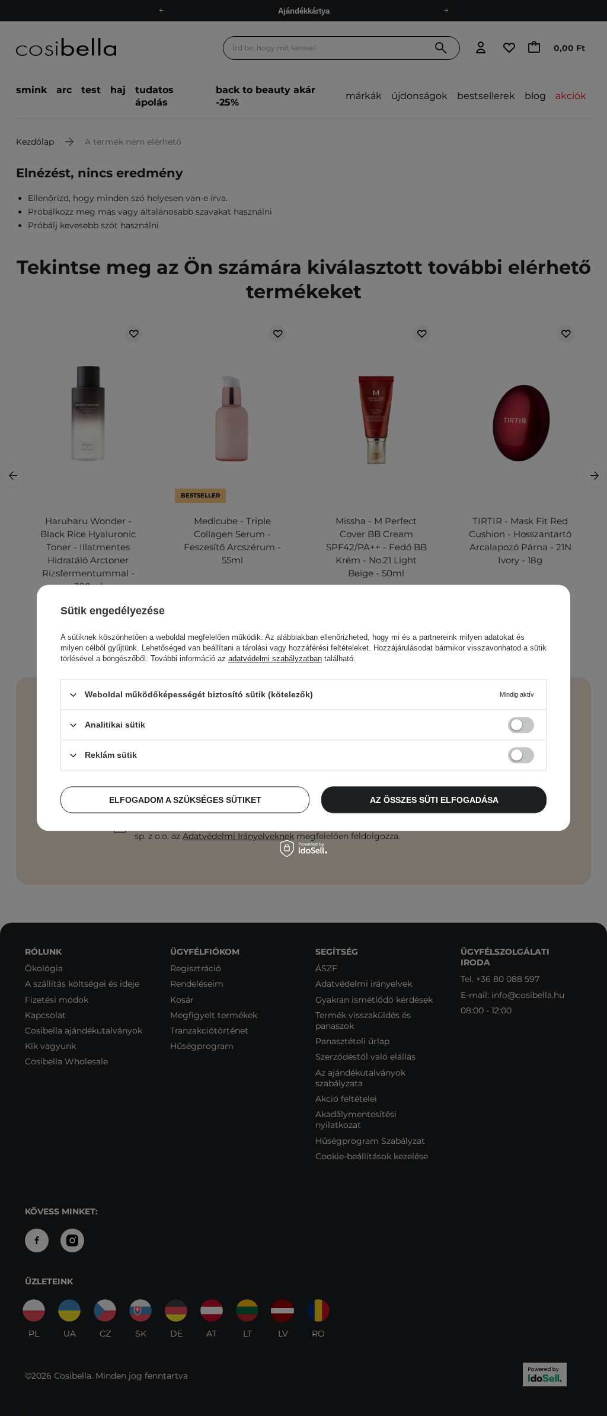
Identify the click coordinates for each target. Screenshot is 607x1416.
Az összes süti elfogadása (434, 800)
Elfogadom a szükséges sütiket (185, 800)
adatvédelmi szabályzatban (275, 658)
